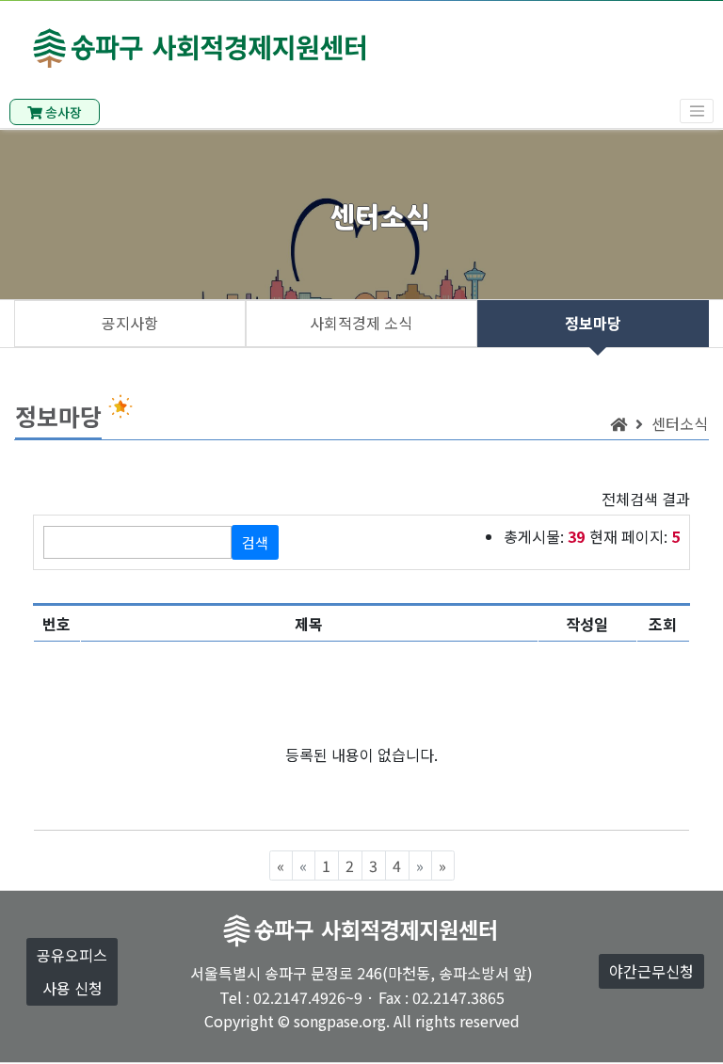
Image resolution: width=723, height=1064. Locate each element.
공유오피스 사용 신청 (72, 971)
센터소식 (679, 423)
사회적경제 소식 (361, 322)
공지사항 (130, 322)
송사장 (62, 112)
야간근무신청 (651, 971)
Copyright (239, 1020)
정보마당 (593, 322)
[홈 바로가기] (618, 423)
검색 (255, 542)
